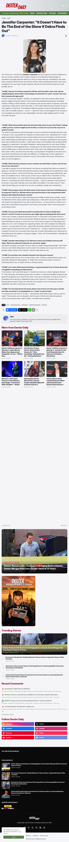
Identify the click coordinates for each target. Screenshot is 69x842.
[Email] (33, 310)
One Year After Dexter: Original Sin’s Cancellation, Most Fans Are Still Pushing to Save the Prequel (27, 691)
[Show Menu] (2, 5)
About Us (28, 835)
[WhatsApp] (29, 310)
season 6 (44, 305)
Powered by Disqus (8, 714)
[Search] (67, 5)
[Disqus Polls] (34, 411)
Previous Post (6, 525)
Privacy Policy (44, 835)
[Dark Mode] (63, 5)
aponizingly (8, 689)
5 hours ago (56, 703)
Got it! (13, 837)
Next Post (63, 525)
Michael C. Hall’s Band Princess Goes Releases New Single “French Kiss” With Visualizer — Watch (11, 381)
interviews (25, 305)
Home (4, 18)
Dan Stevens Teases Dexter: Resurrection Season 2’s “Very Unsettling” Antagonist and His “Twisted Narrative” (34, 352)
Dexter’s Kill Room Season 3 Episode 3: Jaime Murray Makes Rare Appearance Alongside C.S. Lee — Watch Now (12, 352)
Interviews (62, 13)
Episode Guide (41, 13)
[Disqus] (34, 455)
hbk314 (6, 700)
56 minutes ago (57, 691)
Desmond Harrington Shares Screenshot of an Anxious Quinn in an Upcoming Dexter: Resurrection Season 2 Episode (34, 675)
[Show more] (37, 310)
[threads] (36, 827)
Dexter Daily (31, 839)
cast (9, 18)
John (12, 317)
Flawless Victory (10, 695)
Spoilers (52, 13)
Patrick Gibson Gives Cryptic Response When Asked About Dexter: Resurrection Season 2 (55, 381)
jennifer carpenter (34, 305)
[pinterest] (40, 827)
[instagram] (32, 827)
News (32, 13)
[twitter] (28, 827)
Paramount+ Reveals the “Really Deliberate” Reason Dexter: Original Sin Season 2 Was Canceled (34, 658)
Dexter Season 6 (15, 305)
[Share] (66, 35)
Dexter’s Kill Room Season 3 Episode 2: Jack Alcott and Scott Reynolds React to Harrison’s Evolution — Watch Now (57, 352)
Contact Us (36, 835)
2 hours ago (56, 697)
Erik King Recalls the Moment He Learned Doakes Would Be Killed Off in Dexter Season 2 (34, 381)
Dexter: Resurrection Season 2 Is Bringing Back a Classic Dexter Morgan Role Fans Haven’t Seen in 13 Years (39, 764)
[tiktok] (44, 827)
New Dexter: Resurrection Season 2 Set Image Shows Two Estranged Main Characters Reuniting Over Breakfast (35, 667)
